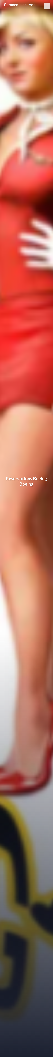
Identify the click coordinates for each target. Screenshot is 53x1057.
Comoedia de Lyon (20, 5)
